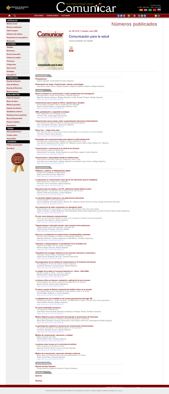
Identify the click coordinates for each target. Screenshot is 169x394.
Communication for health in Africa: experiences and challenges (58, 104)
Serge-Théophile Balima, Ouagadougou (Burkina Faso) (57, 106)
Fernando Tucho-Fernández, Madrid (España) (54, 183)
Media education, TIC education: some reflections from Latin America (60, 191)
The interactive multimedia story (47, 309)
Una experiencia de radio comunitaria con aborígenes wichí (58, 207)
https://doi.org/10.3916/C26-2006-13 (50, 185)
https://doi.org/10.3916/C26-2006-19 (50, 240)
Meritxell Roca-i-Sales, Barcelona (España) (52, 275)
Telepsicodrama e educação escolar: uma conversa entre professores (62, 225)
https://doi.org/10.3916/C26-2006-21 (50, 258)
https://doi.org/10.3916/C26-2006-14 (50, 194)
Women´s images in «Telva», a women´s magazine (54, 273)
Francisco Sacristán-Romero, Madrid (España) (54, 330)
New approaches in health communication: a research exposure (58, 95)
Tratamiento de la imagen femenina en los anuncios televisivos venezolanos (65, 253)
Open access (11, 68)
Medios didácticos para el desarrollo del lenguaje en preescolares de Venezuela (66, 317)
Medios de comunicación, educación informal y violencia (57, 353)
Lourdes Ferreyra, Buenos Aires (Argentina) (114, 211)
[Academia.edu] (139, 16)
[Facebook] (118, 16)
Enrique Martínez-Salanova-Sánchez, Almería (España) (57, 368)
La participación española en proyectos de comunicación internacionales (64, 326)
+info (120, 390)
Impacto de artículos (14, 108)
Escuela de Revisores (14, 88)
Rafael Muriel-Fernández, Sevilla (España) (52, 152)
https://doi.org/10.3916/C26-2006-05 (50, 117)
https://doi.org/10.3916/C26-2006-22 (50, 267)
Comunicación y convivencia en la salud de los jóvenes (57, 148)
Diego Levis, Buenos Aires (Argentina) (51, 174)
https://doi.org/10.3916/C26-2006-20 (50, 249)
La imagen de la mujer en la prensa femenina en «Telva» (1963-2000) (62, 271)
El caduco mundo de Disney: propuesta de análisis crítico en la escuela (63, 289)
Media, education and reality (46, 337)
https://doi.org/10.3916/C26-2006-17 (50, 222)
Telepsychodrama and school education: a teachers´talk (55, 227)
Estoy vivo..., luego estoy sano (47, 130)
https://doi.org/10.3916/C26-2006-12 (50, 176)
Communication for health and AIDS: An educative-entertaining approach (61, 123)
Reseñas (38, 381)
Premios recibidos (13, 122)
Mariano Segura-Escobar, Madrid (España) (52, 247)
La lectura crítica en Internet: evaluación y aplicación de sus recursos (62, 280)
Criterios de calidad (14, 57)
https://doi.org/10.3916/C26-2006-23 (50, 277)
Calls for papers (12, 30)
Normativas (11, 51)
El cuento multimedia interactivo (48, 307)
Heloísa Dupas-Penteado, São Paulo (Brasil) (53, 229)
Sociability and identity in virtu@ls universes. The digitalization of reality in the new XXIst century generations (73, 300)
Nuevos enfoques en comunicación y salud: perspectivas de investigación (64, 93)
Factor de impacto (13, 98)
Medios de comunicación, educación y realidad (54, 335)
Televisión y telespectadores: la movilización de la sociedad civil (60, 243)
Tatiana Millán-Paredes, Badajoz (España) (52, 302)
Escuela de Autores (14, 81)
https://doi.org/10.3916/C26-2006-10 (50, 163)
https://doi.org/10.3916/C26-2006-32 (50, 359)
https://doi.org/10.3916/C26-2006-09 (50, 154)
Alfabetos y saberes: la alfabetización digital (52, 170)
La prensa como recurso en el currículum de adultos (55, 344)
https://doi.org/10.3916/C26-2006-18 (50, 231)
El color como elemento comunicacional (51, 216)
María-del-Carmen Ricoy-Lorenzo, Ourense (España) (56, 348)
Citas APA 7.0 (11, 75)
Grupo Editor (11, 138)
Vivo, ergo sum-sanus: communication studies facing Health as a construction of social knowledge (70, 132)
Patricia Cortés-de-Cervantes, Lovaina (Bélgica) (54, 192)
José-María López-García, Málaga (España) (53, 86)
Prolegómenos (41, 79)
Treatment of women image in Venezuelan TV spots (54, 255)
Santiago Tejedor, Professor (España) (87, 311)
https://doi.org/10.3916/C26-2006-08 (50, 145)
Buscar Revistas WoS (14, 118)
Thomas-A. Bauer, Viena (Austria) (49, 134)
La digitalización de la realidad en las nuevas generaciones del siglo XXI (63, 298)
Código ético (11, 64)
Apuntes (38, 375)
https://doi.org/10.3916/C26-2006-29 (50, 331)
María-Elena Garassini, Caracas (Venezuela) (53, 320)
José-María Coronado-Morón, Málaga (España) (54, 161)
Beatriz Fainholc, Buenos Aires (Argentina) (52, 284)
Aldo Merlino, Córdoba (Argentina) (80, 238)
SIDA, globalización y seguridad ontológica (52, 112)
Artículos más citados (14, 34)
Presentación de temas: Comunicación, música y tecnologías (59, 84)
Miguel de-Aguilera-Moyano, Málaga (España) (87, 86)
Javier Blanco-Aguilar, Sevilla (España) (83, 152)
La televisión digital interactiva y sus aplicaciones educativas (59, 198)
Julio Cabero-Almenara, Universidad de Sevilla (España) (91, 320)
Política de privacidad (14, 145)
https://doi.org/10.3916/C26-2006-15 (50, 204)
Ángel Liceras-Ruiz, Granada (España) (51, 357)
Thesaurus (10, 61)
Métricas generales (13, 105)
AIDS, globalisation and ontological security (51, 113)
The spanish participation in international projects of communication (59, 328)
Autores (65, 16)
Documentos (11, 125)
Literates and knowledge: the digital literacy (51, 172)
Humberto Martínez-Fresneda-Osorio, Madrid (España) (57, 266)
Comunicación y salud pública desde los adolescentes (57, 157)
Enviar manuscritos (14, 54)
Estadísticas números (14, 111)
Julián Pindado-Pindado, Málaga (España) (87, 97)
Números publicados (14, 27)
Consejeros (52, 16)
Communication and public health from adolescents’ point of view (58, 159)
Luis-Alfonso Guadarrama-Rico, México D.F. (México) (56, 143)
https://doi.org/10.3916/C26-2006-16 (50, 213)
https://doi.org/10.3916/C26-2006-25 (50, 295)
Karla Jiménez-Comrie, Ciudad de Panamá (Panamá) (100, 202)
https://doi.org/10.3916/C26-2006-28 (50, 322)
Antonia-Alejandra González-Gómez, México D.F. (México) (58, 202)
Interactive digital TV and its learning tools (51, 200)
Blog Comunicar (12, 91)
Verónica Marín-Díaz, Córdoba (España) (51, 339)
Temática (10, 47)
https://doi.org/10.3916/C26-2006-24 (50, 286)
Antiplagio (10, 71)
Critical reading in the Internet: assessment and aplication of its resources (61, 282)
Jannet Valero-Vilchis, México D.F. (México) (93, 143)
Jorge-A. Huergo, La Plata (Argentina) (50, 211)
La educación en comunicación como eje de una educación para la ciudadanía (66, 180)
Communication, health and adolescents (50, 150)
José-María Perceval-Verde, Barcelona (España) (54, 311)
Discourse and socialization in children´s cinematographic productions (60, 236)
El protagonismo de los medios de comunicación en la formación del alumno (65, 262)
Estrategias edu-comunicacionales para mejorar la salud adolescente (62, 139)
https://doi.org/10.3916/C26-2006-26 (50, 304)
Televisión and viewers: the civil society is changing (54, 245)
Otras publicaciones (14, 132)
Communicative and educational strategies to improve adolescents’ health (61, 141)
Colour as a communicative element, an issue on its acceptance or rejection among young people (69, 218)
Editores (38, 16)
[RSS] (153, 16)
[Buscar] (14, 16)
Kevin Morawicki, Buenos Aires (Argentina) (80, 211)
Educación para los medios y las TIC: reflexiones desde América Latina (63, 189)
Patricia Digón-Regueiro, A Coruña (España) (53, 293)
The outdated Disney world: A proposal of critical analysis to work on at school (63, 291)
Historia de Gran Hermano (45, 366)
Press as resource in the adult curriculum (50, 346)
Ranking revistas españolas (17, 115)
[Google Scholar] (129, 16)
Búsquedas (11, 41)
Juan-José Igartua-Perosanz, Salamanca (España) (55, 124)
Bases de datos (12, 101)
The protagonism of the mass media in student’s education (56, 264)
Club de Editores (13, 84)
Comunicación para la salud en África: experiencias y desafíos (59, 103)
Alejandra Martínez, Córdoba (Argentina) (52, 238)
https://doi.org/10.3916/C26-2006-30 (50, 341)
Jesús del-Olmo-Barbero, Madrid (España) (52, 220)
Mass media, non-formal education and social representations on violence (61, 355)
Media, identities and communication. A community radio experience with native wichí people (68, 209)
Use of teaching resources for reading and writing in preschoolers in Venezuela (63, 318)
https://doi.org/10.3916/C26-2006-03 (50, 99)
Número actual (12, 24)
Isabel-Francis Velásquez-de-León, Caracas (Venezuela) (57, 256)
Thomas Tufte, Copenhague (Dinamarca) (52, 115)
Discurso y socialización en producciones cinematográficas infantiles (62, 234)
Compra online (12, 135)
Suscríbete (10, 148)
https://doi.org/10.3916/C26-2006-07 (50, 136)
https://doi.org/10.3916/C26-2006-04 (50, 108)
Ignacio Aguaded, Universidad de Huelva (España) (55, 81)
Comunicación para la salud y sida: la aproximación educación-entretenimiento (66, 121)
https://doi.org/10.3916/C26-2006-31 (50, 350)
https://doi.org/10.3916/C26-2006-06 (50, 126)
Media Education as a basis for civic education (52, 181)
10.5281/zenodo (155, 5)
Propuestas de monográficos (17, 37)
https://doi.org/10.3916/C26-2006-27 (50, 313)
